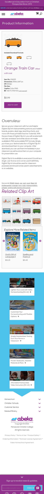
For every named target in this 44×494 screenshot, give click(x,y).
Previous (4, 241)
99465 (12, 183)
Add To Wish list (12, 91)
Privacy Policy (10, 435)
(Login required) (23, 90)
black (17, 183)
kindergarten (7, 185)
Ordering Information (10, 439)
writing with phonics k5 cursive (19, 188)
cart (24, 183)
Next (40, 241)
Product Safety (33, 435)
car (21, 183)
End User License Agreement (31, 439)
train (24, 185)
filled (32, 183)
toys (20, 185)
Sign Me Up (32, 488)
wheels (4, 188)
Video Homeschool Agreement (22, 443)
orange (15, 185)
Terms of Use (21, 435)
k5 (36, 183)
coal (28, 183)
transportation (31, 185)
